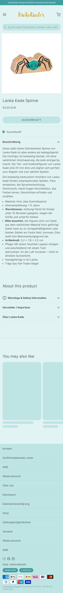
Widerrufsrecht (12, 476)
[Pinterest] (13, 558)
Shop (6, 513)
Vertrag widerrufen (18, 564)
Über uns (8, 485)
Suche (5, 564)
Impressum (9, 494)
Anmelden (10, 570)
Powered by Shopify (12, 586)
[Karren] (57, 14)
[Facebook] (8, 558)
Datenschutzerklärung (16, 503)
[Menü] (6, 14)
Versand (7, 531)
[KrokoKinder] (31, 14)
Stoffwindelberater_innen (18, 457)
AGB (5, 467)
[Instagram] (4, 558)
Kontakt (7, 448)
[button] (31, 119)
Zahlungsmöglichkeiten (17, 522)
